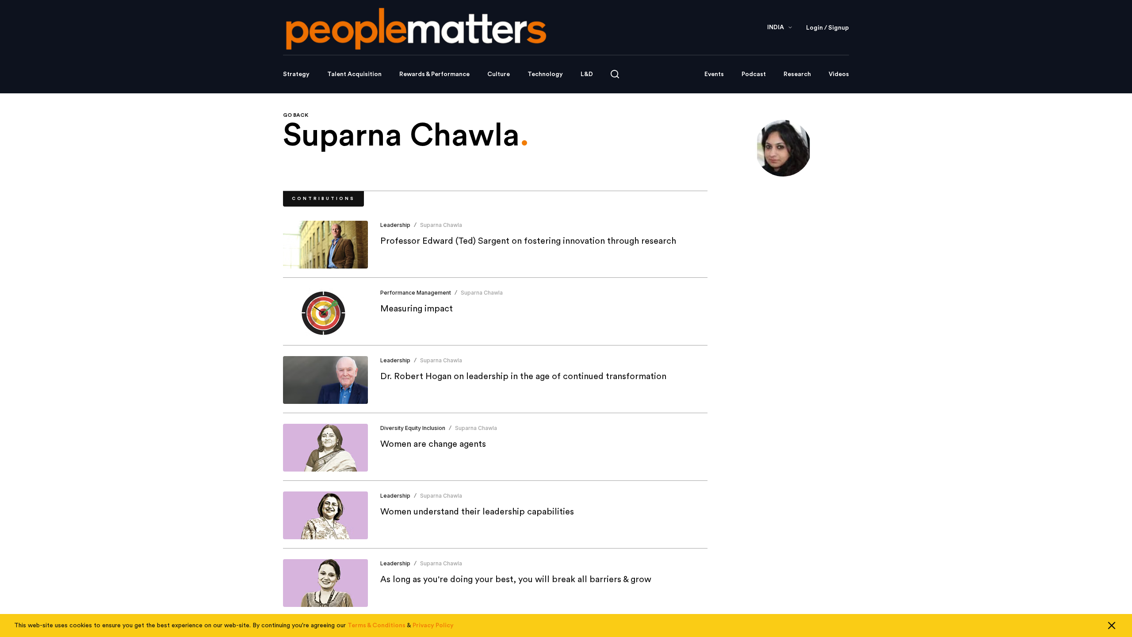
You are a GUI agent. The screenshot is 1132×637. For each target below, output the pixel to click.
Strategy (296, 74)
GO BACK (295, 115)
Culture (498, 74)
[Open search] (615, 74)
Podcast (754, 74)
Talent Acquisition (354, 74)
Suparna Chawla (441, 225)
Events (714, 74)
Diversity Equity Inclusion (412, 428)
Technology (545, 74)
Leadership (395, 225)
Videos (839, 74)
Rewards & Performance (434, 74)
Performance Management (415, 292)
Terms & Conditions (376, 625)
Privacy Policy (433, 625)
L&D (587, 74)
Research (797, 74)
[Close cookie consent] (1111, 625)
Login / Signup (827, 28)
